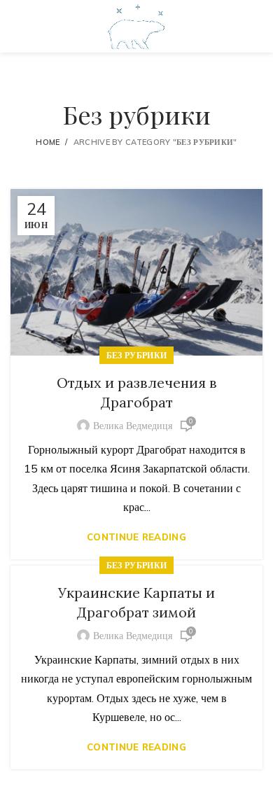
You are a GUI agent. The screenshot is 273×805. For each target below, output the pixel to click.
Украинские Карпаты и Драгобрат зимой (136, 602)
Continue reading (136, 537)
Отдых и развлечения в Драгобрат (137, 392)
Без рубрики (136, 355)
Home (47, 142)
